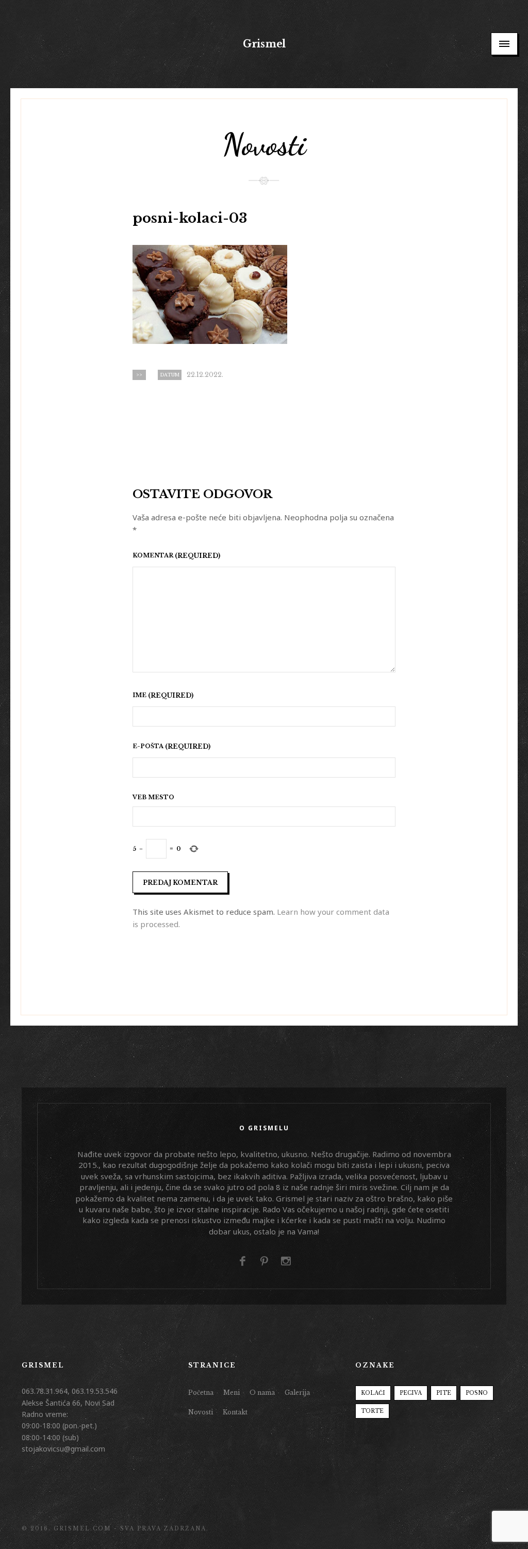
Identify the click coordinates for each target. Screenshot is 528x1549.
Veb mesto (153, 797)
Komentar (154, 556)
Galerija (297, 1392)
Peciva (411, 1393)
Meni (231, 1392)
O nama (262, 1392)
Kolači (373, 1393)
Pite (443, 1393)
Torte (372, 1411)
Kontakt (235, 1412)
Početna (200, 1392)
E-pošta (149, 747)
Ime (140, 696)
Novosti (200, 1412)
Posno (477, 1393)
